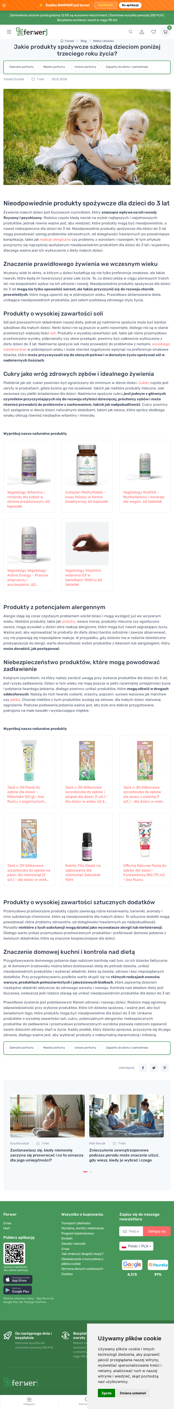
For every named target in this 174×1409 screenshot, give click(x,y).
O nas (7, 1223)
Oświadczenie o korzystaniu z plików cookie (82, 1261)
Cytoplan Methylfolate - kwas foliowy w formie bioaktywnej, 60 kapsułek (86, 497)
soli (53, 333)
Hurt (6, 1228)
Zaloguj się (156, 1231)
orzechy (68, 621)
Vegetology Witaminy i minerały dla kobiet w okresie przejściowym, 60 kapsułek (28, 499)
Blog (84, 41)
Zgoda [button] (106, 1393)
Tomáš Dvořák (13, 79)
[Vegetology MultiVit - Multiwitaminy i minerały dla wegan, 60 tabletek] (145, 464)
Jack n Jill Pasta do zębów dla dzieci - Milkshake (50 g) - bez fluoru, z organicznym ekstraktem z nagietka (25, 794)
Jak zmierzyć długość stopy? (82, 1254)
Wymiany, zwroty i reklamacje (82, 1228)
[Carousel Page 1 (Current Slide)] (85, 1171)
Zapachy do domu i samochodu (127, 66)
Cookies (67, 1274)
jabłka (15, 699)
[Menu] (9, 32)
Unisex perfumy (85, 66)
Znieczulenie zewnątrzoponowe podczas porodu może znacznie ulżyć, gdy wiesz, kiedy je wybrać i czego (124, 1155)
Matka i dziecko (103, 41)
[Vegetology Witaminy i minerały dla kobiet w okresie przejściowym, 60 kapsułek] (29, 464)
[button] (17, 1279)
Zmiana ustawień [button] (133, 1393)
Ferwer (69, 41)
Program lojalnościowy (77, 1233)
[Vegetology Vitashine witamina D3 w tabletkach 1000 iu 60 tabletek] (87, 542)
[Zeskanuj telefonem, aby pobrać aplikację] (15, 1253)
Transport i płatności (76, 1223)
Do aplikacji (130, 5)
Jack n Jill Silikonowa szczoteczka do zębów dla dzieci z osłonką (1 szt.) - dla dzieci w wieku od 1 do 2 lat (144, 794)
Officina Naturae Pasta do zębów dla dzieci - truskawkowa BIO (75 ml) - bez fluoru (144, 872)
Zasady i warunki (73, 1244)
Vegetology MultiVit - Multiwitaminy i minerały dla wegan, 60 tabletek (144, 497)
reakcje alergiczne (55, 239)
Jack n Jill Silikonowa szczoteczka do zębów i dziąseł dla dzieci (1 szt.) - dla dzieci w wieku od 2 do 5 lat (86, 794)
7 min (40, 79)
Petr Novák (97, 1143)
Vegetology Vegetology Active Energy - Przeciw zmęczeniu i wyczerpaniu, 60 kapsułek (27, 577)
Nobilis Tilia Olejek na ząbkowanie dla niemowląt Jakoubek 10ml (83, 872)
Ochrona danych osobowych (82, 1269)
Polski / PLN (138, 1246)
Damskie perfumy (22, 66)
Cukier (143, 383)
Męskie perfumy (54, 66)
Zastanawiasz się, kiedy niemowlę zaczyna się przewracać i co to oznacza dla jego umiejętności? (46, 1155)
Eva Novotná (19, 1143)
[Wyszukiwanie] (130, 32)
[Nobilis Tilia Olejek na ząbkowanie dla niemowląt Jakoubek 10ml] (87, 837)
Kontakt (66, 1238)
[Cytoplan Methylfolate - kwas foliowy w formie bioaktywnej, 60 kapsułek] (87, 464)
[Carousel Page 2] (90, 1171)
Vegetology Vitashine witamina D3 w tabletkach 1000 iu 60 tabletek (83, 577)
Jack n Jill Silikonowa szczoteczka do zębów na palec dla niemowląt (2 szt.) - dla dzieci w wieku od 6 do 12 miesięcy (28, 872)
